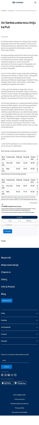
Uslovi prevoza (19, 399)
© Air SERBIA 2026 (19, 395)
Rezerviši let (7, 300)
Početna (4, 10)
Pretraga (8, 231)
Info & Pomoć (8, 286)
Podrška (4, 320)
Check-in (6, 272)
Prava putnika (19, 408)
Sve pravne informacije (19, 412)
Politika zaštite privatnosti (19, 403)
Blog (3, 293)
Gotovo (6, 367)
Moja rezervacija (9, 264)
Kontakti (4, 341)
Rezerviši (6, 257)
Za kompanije (6, 327)
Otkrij (4, 279)
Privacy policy (34, 202)
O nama (4, 334)
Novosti (11, 10)
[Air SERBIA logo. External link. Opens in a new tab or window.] (2, 204)
